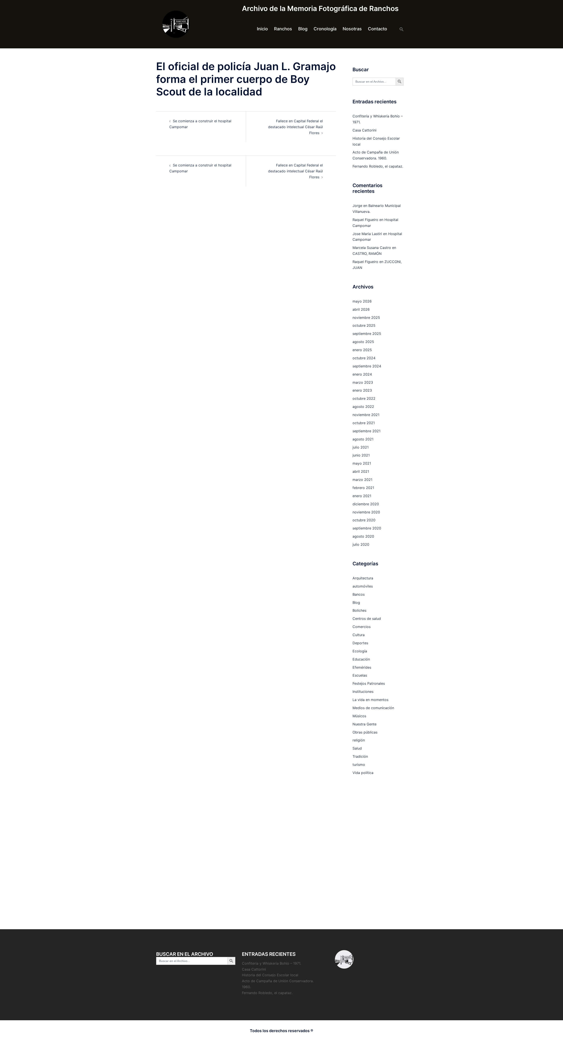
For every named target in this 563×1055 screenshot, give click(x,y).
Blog (302, 28)
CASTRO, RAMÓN (367, 253)
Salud (357, 748)
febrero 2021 (363, 488)
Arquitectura (363, 578)
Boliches (359, 610)
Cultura (359, 635)
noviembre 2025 (366, 317)
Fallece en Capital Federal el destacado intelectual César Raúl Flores (295, 127)
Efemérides (362, 667)
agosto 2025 (363, 341)
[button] (401, 29)
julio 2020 (361, 544)
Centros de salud (367, 618)
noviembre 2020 (366, 512)
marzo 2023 (363, 382)
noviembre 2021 (366, 415)
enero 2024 (362, 374)
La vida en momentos (370, 699)
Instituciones (363, 691)
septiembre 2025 (367, 333)
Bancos (359, 594)
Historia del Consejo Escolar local (270, 975)
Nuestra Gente (365, 724)
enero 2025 (362, 350)
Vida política (363, 772)
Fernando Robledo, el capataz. (378, 166)
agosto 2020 (363, 536)
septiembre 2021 (366, 431)
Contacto (377, 28)
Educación (361, 659)
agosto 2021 (363, 439)
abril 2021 (361, 471)
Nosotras (352, 28)
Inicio (262, 28)
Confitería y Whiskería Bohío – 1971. (271, 963)
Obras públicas (365, 732)
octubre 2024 (364, 358)
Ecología (360, 651)
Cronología (325, 28)
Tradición (360, 756)
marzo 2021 (362, 479)
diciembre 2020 (366, 504)
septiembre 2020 (367, 528)
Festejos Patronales (369, 683)
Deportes (360, 643)
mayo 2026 (362, 301)
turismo (359, 764)
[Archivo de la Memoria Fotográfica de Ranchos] (176, 24)
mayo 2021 (362, 463)
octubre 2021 (364, 423)
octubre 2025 (364, 325)
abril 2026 (361, 309)
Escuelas (360, 675)
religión (359, 740)
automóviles (363, 586)
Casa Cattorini (365, 130)
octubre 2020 (364, 520)
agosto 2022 (363, 406)
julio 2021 (361, 447)
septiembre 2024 (367, 366)
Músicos (359, 716)
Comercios (362, 626)
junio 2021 (361, 455)
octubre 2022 (364, 398)
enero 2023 (362, 390)
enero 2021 (362, 496)
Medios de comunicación (373, 708)
